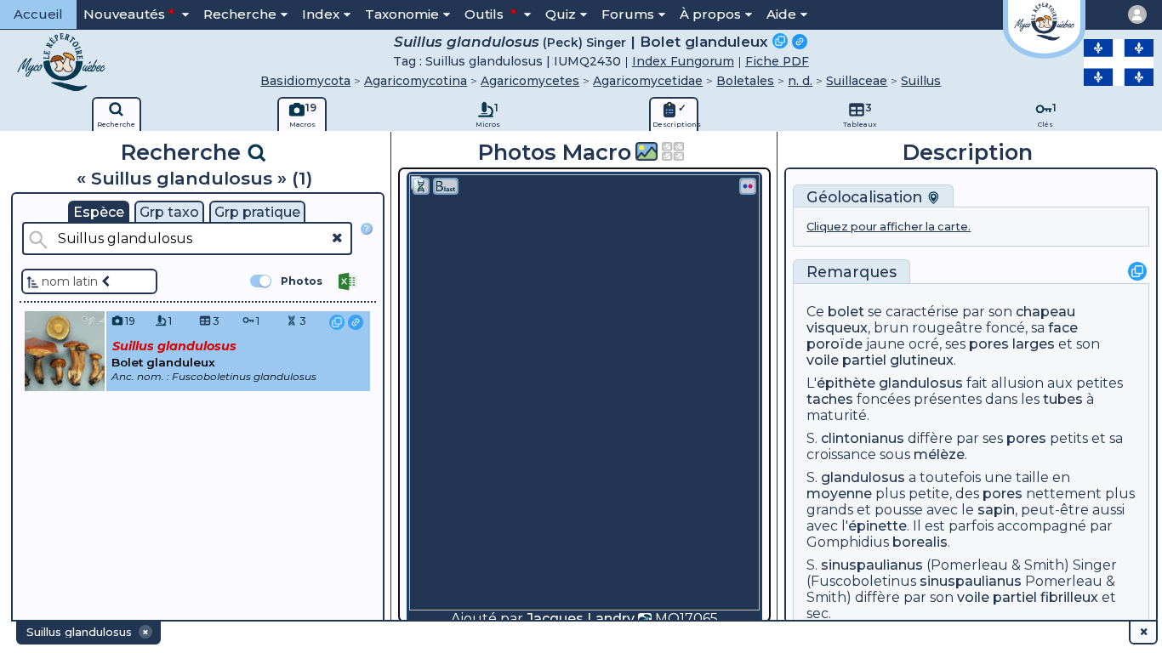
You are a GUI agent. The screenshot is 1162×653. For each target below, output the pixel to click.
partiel (846, 360)
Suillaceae (856, 81)
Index (320, 14)
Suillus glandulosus (466, 41)
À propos (710, 14)
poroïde (834, 344)
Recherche (239, 14)
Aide (781, 14)
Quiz (560, 14)
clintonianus (862, 438)
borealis (920, 542)
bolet (846, 312)
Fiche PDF (777, 61)
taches (829, 399)
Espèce (98, 212)
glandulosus (921, 383)
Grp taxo (169, 212)
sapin (996, 510)
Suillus (921, 81)
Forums (627, 14)
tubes (1063, 399)
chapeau (1045, 312)
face (1063, 328)
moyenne (839, 493)
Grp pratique (257, 212)
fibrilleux (1069, 597)
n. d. (800, 81)
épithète (846, 383)
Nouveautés (124, 14)
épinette (877, 526)
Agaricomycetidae (648, 81)
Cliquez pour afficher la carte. (888, 226)
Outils (485, 14)
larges (1033, 344)
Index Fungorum (683, 61)
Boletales (745, 81)
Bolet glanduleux (704, 41)
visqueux (837, 328)
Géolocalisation (866, 197)
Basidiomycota (305, 81)
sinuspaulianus (872, 565)
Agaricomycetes (530, 81)
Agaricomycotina (415, 81)
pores (989, 344)
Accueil (38, 14)
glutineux (922, 360)
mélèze (939, 454)
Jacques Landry (581, 618)
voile (822, 360)
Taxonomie (402, 14)
